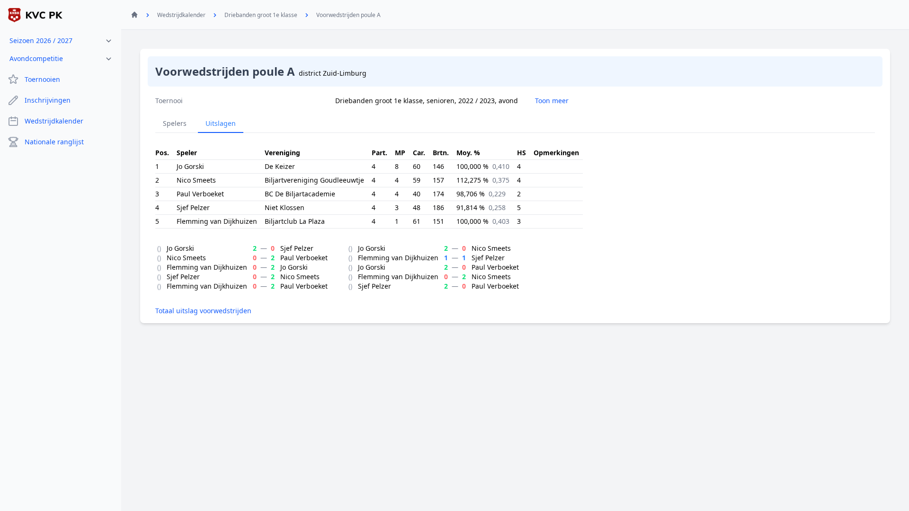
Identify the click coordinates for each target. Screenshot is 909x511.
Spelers (175, 123)
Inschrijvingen (48, 100)
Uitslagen (220, 123)
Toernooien (42, 79)
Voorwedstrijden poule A (348, 15)
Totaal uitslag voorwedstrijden (203, 310)
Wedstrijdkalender (54, 120)
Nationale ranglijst (54, 141)
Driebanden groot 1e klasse (260, 15)
